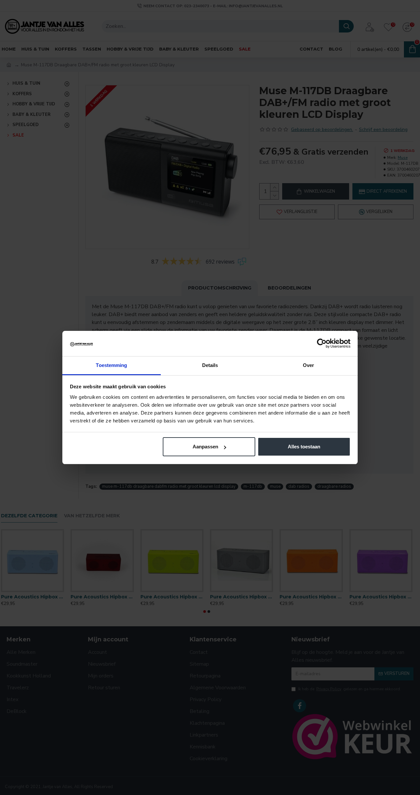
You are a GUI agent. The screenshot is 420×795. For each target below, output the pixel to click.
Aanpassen (205, 446)
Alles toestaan (304, 446)
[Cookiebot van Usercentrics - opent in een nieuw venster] (321, 343)
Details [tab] (210, 365)
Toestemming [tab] (111, 365)
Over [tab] (308, 365)
